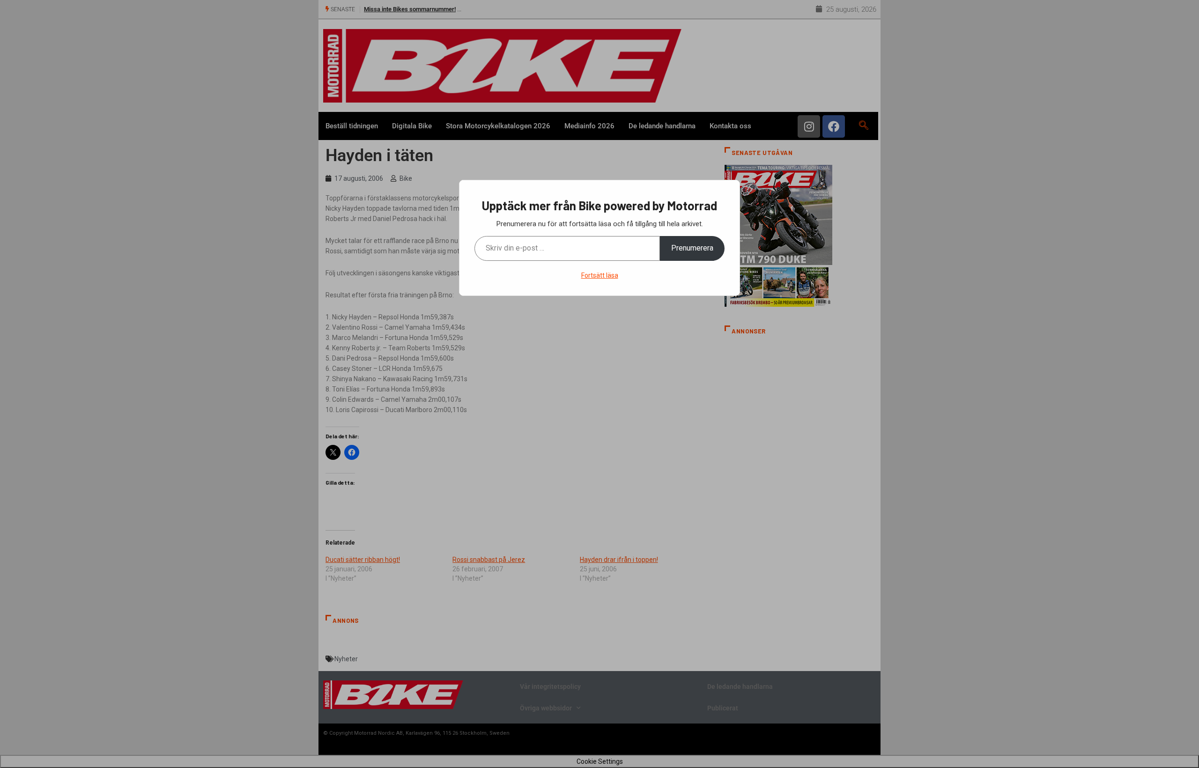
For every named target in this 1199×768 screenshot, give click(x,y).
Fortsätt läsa (599, 275)
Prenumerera (692, 248)
